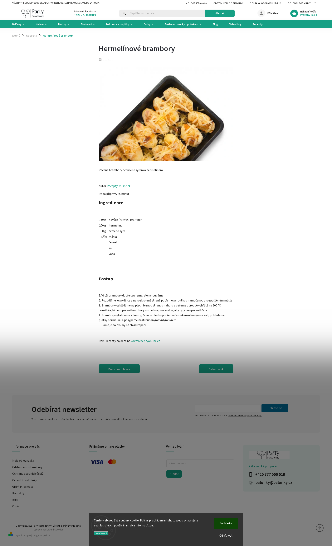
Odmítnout (225, 536)
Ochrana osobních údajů (265, 3)
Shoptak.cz (44, 535)
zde (150, 526)
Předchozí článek (119, 369)
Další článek (216, 369)
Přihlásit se (274, 408)
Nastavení (101, 533)
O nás (15, 506)
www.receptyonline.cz (145, 341)
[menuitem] (21, 24)
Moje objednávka (196, 3)
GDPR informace (22, 487)
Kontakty (18, 493)
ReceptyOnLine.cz (118, 186)
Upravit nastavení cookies (49, 530)
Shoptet (27, 535)
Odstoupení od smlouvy (228, 3)
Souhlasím (226, 523)
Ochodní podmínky (299, 3)
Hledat (219, 13)
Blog (15, 500)
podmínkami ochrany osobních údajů (245, 415)
